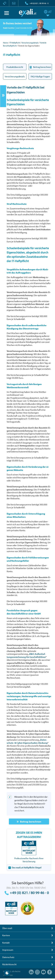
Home (5, 42)
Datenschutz (8, 957)
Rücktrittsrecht (9, 964)
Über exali (7, 928)
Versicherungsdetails (30, 42)
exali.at (27, 12)
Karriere (6, 935)
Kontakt (6, 942)
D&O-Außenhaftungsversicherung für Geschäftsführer (26, 655)
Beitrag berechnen (30, 821)
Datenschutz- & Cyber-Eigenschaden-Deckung (27, 741)
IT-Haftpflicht (15, 42)
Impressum (7, 949)
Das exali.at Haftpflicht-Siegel (26, 867)
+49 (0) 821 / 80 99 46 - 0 (39, 3)
